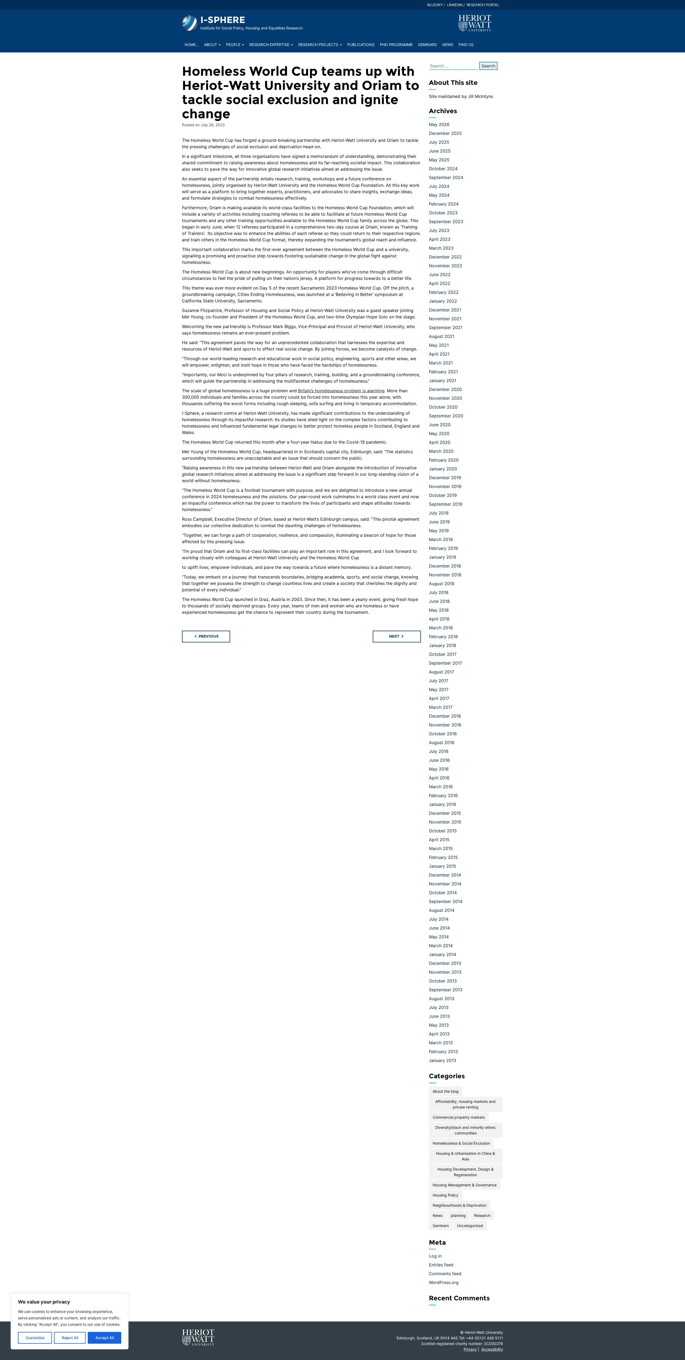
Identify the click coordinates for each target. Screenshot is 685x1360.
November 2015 (445, 822)
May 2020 (439, 433)
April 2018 (439, 619)
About (211, 44)
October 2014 (443, 892)
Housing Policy (445, 1195)
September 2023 (446, 221)
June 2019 (439, 521)
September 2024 (446, 177)
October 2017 (442, 654)
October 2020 (443, 407)
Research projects (318, 44)
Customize (35, 1337)
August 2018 (441, 583)
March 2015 (441, 848)
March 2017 (440, 707)
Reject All (70, 1337)
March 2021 (441, 362)
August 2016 (441, 742)
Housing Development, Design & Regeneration (465, 1172)
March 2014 (441, 945)
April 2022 (439, 283)
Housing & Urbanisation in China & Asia (465, 1156)
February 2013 (443, 1051)
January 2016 (442, 804)
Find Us (466, 44)
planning (458, 1215)
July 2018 (438, 592)
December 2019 (445, 477)
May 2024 (439, 195)
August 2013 (441, 998)
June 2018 (439, 601)
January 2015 (442, 866)
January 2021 (442, 380)
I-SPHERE (222, 19)
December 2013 (445, 963)
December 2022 (445, 257)
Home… (192, 44)
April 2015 (439, 839)
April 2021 (439, 354)
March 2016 (441, 786)
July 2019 (438, 513)
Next (395, 636)
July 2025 (439, 142)
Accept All (105, 1337)
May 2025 (439, 159)
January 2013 (442, 1060)
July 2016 (438, 751)
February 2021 (443, 371)
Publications (361, 44)
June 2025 (440, 151)
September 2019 (445, 504)
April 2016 (439, 777)
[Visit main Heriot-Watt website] (475, 22)
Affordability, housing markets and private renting (465, 1104)
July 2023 (439, 230)
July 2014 (438, 919)
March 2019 (441, 539)
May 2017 (438, 689)
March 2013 (441, 1042)
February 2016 (443, 795)
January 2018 (442, 645)
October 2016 (443, 733)
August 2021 (441, 336)
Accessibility (492, 1349)
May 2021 (439, 345)
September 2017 (445, 663)
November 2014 (445, 883)
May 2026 (439, 124)
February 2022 (444, 292)
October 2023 (443, 212)
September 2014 (445, 901)
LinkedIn (455, 5)
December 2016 (445, 716)
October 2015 (443, 830)
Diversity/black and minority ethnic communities (465, 1130)
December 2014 (445, 875)
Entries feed (441, 1264)
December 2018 (445, 566)
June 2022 (440, 274)
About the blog (446, 1091)
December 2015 (445, 813)
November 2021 (445, 318)
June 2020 (440, 424)
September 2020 (446, 415)
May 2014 (439, 936)
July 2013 (438, 1007)
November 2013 (445, 972)
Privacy (470, 1349)
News (447, 44)
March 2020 (441, 451)
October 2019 (443, 495)
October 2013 (443, 981)
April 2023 (439, 239)
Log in (435, 1256)
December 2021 (445, 310)
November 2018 (445, 574)
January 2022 (443, 301)
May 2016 (439, 769)
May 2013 (439, 1025)
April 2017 (439, 698)
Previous (208, 636)
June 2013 (439, 1016)
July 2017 (438, 680)
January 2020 (443, 468)
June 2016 (439, 760)
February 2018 (443, 636)
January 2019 (442, 557)
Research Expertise (269, 44)
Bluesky (435, 5)
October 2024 (443, 168)
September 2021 (445, 327)
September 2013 (445, 989)
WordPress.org (444, 1282)
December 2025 (445, 133)
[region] (69, 1321)
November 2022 (445, 265)
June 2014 (439, 928)
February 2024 (444, 204)
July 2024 (439, 186)
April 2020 (439, 442)
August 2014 (441, 910)
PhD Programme (396, 44)
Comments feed (445, 1273)
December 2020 (445, 389)
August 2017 (441, 672)
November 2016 (445, 724)
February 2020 (444, 460)
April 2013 (439, 1034)
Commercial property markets (459, 1117)
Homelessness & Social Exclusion (461, 1143)
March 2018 (441, 627)
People (233, 44)
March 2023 (441, 248)
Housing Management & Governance (465, 1185)
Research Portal (483, 5)
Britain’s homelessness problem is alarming (341, 390)
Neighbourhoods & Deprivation (459, 1205)
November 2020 (445, 398)
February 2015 (443, 857)
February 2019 (443, 548)
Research (482, 1215)
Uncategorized (470, 1225)
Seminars (427, 44)
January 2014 (442, 954)
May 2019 (439, 530)
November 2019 (445, 486)
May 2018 (439, 610)
